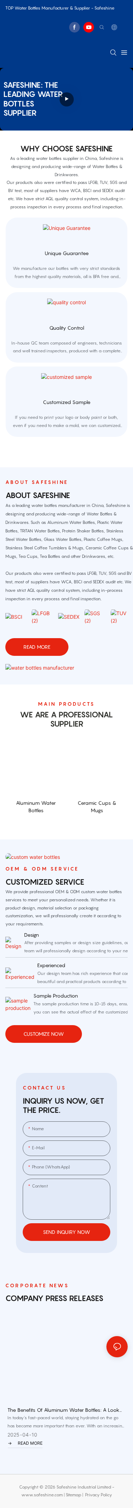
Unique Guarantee (67, 253)
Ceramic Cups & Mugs (97, 806)
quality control (66, 328)
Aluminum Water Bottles (36, 806)
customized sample (66, 402)
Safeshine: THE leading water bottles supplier (33, 98)
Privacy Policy (98, 1494)
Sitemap (73, 1494)
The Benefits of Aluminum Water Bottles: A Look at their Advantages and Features (63, 1410)
